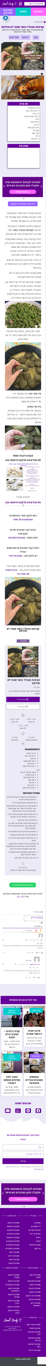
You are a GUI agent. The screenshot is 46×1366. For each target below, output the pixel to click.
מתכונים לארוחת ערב (34, 1333)
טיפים (38, 1237)
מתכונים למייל (16, 555)
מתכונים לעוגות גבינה (13, 1301)
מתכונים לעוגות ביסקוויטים (13, 1289)
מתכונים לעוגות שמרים (13, 1295)
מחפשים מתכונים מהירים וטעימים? (34, 1080)
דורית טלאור (34, 964)
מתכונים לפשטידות (12, 1248)
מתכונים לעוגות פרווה (13, 1311)
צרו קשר (37, 1248)
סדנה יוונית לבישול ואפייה (34, 1032)
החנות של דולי (35, 1234)
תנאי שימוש (17, 1326)
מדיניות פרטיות (9, 1326)
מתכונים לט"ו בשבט (33, 1296)
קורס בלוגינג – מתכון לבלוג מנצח (12, 1034)
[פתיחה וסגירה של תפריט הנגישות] (5, 18)
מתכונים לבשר (14, 1259)
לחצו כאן (20, 896)
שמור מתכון (14, 37)
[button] (36, 37)
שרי (30, 967)
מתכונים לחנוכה (34, 1288)
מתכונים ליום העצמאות (35, 1304)
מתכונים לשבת (35, 1328)
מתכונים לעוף (14, 1252)
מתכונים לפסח (35, 1284)
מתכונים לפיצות (13, 1223)
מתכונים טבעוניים (12, 1241)
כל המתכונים (35, 1226)
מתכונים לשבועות (33, 1281)
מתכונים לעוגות (13, 1281)
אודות (38, 1241)
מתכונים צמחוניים (12, 1245)
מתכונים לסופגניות (12, 1284)
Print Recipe (21, 699)
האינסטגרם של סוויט (23, 519)
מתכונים (37, 1223)
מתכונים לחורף (13, 1263)
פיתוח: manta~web (23, 1359)
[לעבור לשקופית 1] (24, 1206)
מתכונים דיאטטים (12, 1237)
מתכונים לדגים (13, 1256)
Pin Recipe (22, 707)
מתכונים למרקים (13, 1230)
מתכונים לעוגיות (13, 1307)
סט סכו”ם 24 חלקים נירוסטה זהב (23, 502)
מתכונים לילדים (34, 1350)
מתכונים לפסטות (13, 1226)
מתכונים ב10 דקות (33, 1324)
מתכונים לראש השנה (35, 1276)
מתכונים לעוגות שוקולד (13, 1276)
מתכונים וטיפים (34, 1245)
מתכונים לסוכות (34, 1292)
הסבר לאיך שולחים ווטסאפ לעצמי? (12, 1080)
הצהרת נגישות (12, 1328)
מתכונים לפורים (34, 1299)
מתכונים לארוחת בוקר (34, 1345)
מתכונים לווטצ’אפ (16, 537)
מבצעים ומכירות (34, 1230)
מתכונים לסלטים (13, 1234)
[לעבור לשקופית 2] (21, 198)
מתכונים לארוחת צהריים (34, 1339)
